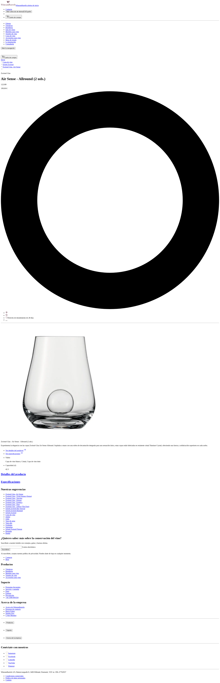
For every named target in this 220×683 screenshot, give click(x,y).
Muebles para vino (12, 32)
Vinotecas (9, 26)
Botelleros (9, 28)
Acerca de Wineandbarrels (15, 607)
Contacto (9, 9)
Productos (9, 623)
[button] (58, 381)
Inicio (3, 60)
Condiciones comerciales (14, 676)
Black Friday (10, 611)
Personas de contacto (13, 609)
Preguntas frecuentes (13, 587)
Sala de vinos (10, 30)
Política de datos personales (15, 678)
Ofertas (8, 23)
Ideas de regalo (11, 40)
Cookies (8, 680)
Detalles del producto (13, 474)
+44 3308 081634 (12, 597)
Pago (7, 591)
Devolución (10, 595)
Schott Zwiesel (8, 65)
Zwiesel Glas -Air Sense (11, 67)
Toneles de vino (11, 34)
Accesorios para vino (13, 38)
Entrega (8, 593)
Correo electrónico (29, 547)
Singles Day (10, 613)
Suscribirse (5, 549)
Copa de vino (10, 36)
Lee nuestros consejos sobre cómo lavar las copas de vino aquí (23, 534)
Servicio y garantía (12, 589)
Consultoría (10, 44)
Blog (7, 559)
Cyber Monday (11, 615)
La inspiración (11, 42)
